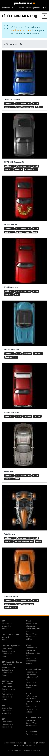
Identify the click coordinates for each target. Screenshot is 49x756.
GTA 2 (4, 705)
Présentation (7, 623)
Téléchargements (33, 7)
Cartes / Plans (31, 634)
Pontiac (18, 232)
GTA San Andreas (33, 669)
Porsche (18, 169)
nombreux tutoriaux (20, 30)
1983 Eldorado (11, 412)
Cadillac (37, 416)
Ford (17, 294)
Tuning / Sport (31, 169)
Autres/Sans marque (24, 107)
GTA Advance (31, 731)
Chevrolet (38, 354)
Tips (28, 631)
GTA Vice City (7, 681)
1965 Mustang (11, 287)
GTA (14, 7)
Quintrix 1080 (11, 596)
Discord (31, 745)
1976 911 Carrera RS (14, 162)
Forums (21, 7)
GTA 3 (28, 693)
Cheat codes (31, 626)
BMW (17, 479)
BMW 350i (9, 471)
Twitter (42, 743)
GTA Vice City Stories (11, 646)
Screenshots (7, 626)
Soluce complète (33, 628)
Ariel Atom (9, 534)
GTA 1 (35, 103)
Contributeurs (9, 743)
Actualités (6, 7)
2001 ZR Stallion (12, 99)
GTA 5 (28, 621)
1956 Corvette (11, 349)
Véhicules (9, 103)
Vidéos (4, 628)
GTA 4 (28, 645)
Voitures (9, 107)
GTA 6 (4, 621)
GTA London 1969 (23, 103)
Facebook (30, 743)
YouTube (20, 745)
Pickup (39, 107)
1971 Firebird (10, 224)
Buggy (38, 541)
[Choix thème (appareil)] (44, 7)
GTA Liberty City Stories (12, 662)
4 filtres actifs (11, 44)
